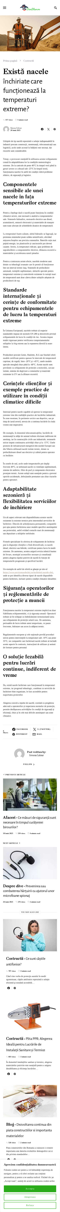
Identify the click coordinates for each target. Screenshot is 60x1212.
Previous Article (16, 775)
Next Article (10, 843)
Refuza (30, 1205)
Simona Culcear (16, 128)
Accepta (30, 1189)
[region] (30, 1185)
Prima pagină (10, 60)
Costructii (28, 60)
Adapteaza (30, 1197)
